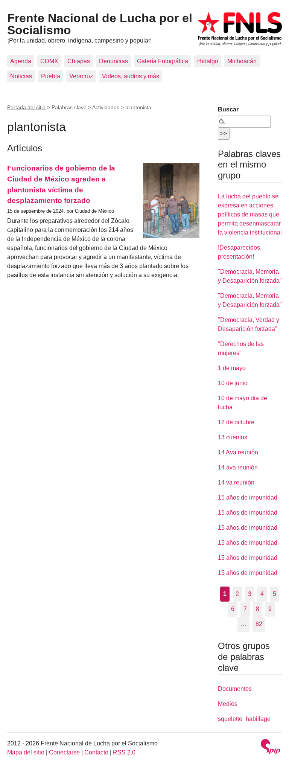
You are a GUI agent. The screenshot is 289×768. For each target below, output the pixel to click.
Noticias (21, 76)
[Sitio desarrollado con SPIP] (270, 747)
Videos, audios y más (130, 76)
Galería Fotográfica (162, 61)
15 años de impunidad (247, 497)
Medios (227, 704)
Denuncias (113, 61)
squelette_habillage (244, 719)
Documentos (235, 689)
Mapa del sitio (25, 752)
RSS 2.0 (124, 752)
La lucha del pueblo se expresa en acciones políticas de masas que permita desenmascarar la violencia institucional (250, 214)
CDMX (49, 61)
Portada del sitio (26, 107)
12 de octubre (236, 422)
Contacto (96, 752)
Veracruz (81, 76)
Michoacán (242, 61)
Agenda (20, 61)
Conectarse (64, 752)
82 (259, 624)
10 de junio (233, 383)
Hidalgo (207, 61)
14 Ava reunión (238, 452)
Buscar (228, 109)
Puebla (50, 76)
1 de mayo (232, 368)
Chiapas (78, 61)
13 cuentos (232, 437)
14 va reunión (236, 482)
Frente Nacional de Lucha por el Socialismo (99, 24)
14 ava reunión (238, 467)
